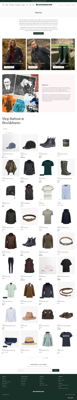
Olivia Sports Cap (42, 276)
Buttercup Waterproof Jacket (63, 227)
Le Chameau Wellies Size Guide (63, 385)
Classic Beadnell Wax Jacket (7, 227)
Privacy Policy (23, 383)
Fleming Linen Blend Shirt (7, 301)
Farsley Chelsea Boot (43, 153)
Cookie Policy (23, 385)
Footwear (11, 5)
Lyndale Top (41, 203)
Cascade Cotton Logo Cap (7, 153)
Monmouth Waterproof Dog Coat (8, 350)
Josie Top (59, 203)
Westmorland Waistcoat (25, 203)
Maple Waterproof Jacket (44, 350)
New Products (42, 378)
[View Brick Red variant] (3, 157)
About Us (3, 378)
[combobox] (63, 5)
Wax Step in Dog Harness (44, 325)
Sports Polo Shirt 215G (43, 227)
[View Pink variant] (4, 304)
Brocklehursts (7, 394)
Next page (46, 357)
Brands (23, 5)
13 (42, 357)
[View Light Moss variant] (23, 157)
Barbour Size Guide (61, 380)
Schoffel (59, 386)
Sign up (55, 370)
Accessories (18, 5)
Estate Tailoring (4, 383)
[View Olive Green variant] (22, 255)
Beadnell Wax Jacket (6, 252)
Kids (27, 5)
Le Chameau (60, 383)
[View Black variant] (2, 157)
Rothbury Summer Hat (25, 350)
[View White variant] (60, 279)
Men (3, 5)
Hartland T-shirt (60, 350)
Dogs (30, 5)
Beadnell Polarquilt (24, 178)
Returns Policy (23, 381)
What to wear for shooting (44, 385)
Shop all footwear (58, 67)
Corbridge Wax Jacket (43, 252)
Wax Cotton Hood (5, 203)
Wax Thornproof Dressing (62, 153)
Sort (6, 132)
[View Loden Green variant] (2, 304)
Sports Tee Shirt (42, 178)
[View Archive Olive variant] (22, 206)
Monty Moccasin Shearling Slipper (64, 325)
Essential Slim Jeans (6, 276)
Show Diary (4, 385)
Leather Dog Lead (60, 301)
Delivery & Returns (24, 380)
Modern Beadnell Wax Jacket (26, 301)
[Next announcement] (74, 1)
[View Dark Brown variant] (22, 157)
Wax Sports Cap (24, 153)
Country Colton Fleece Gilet (26, 276)
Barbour (59, 378)
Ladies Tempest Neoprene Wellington (64, 178)
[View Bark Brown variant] (2, 255)
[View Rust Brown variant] (4, 206)
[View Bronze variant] (4, 157)
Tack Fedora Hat (24, 325)
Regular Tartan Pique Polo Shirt (63, 276)
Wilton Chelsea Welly (25, 252)
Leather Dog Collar (24, 227)
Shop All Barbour (38, 33)
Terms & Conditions (24, 378)
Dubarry (59, 381)
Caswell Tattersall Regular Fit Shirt (9, 325)
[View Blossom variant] (39, 279)
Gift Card (41, 380)
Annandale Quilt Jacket (43, 301)
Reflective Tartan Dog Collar (62, 252)
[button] (74, 5)
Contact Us (4, 380)
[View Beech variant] (39, 255)
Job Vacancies (4, 386)
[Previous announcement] (2, 1)
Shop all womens (9, 67)
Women (6, 5)
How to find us (42, 383)
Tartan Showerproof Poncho (7, 178)
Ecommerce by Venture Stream (70, 394)
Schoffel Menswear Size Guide (63, 388)
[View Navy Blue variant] (24, 157)
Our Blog (41, 381)
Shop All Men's (33, 67)
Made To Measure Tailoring (6, 381)
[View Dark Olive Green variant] (58, 279)
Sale (33, 5)
